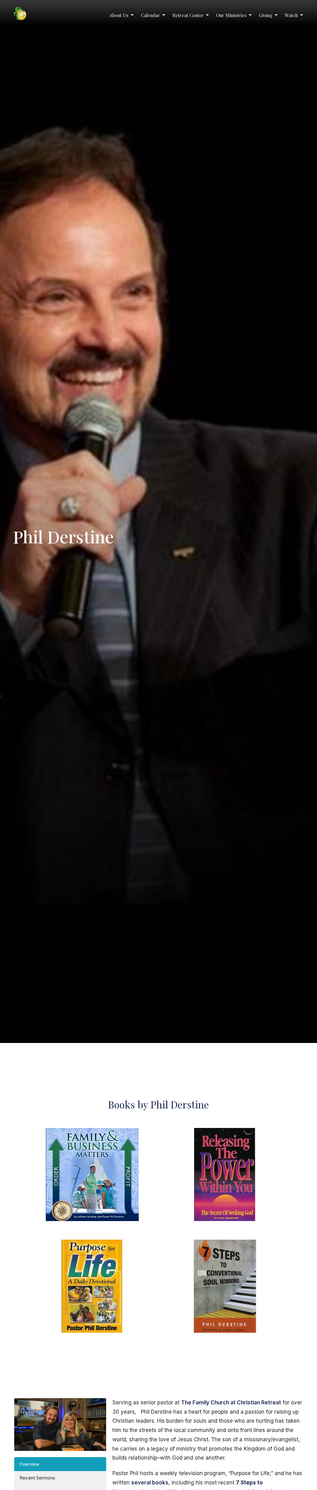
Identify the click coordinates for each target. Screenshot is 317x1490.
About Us (118, 15)
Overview (29, 1464)
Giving (265, 15)
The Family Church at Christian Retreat (231, 1402)
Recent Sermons (37, 1478)
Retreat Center (188, 15)
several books (149, 1482)
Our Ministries (231, 15)
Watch (291, 15)
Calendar (150, 15)
